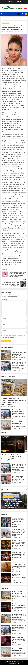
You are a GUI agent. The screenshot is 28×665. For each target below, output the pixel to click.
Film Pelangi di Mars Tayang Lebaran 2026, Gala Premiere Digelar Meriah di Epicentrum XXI (6, 567)
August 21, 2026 (17, 359)
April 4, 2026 (16, 537)
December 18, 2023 (12, 32)
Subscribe (26, 14)
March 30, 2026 (17, 548)
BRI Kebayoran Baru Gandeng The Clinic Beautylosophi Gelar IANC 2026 (6, 479)
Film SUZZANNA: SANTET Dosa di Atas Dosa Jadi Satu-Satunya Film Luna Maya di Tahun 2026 (6, 578)
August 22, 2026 (12, 461)
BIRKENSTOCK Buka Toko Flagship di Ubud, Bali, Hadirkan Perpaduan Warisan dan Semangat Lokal (6, 355)
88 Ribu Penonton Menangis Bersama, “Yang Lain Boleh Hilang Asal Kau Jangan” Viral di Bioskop (6, 522)
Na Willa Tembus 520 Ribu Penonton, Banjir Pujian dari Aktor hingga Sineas (6, 556)
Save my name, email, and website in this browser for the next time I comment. (14, 336)
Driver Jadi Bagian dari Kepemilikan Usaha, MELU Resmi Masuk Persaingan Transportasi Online (6, 366)
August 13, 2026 (17, 482)
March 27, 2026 (17, 559)
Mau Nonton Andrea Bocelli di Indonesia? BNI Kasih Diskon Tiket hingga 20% (14, 444)
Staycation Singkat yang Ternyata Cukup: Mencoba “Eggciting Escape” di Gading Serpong (6, 533)
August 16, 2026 (17, 428)
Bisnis (4, 451)
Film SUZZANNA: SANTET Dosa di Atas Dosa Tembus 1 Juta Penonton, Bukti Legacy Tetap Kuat (6, 545)
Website (3, 330)
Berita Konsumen (5, 23)
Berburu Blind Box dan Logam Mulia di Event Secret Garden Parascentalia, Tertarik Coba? (6, 596)
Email (3, 324)
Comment (4, 299)
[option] (14, 500)
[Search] (22, 14)
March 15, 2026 (17, 571)
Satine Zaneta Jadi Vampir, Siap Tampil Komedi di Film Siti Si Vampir (6, 641)
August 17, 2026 (17, 644)
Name (3, 319)
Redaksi (5, 32)
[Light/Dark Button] (18, 14)
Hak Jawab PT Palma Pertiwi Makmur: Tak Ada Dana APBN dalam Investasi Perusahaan (6, 425)
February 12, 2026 (17, 582)
